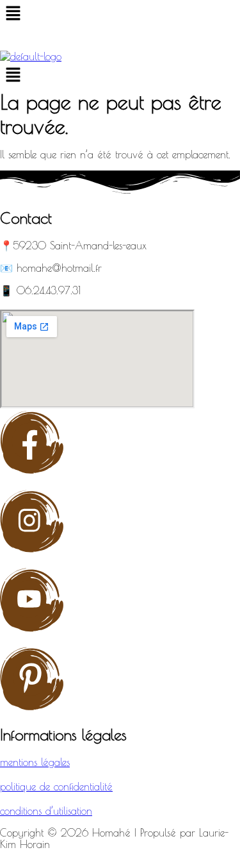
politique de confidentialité (56, 786)
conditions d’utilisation (46, 811)
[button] (120, 14)
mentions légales (35, 762)
